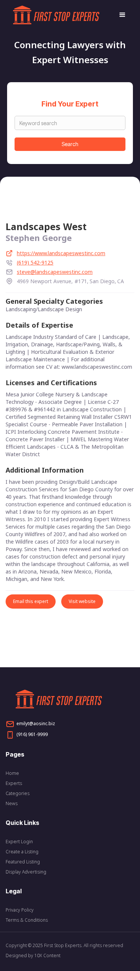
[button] (119, 15)
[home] (62, 15)
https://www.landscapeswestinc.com (61, 253)
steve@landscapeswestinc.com (55, 271)
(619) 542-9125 (35, 262)
